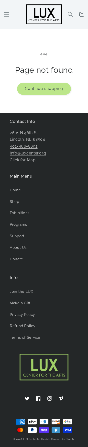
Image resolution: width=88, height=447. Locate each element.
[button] (6, 14)
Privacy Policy (22, 314)
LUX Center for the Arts (36, 439)
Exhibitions (20, 213)
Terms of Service (25, 337)
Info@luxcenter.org (28, 153)
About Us (18, 247)
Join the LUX (21, 291)
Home (15, 190)
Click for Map (22, 160)
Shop (14, 201)
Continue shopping (44, 88)
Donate (16, 259)
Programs (18, 224)
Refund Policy (22, 326)
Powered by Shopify (63, 439)
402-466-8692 (24, 146)
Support (17, 236)
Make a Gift (20, 303)
